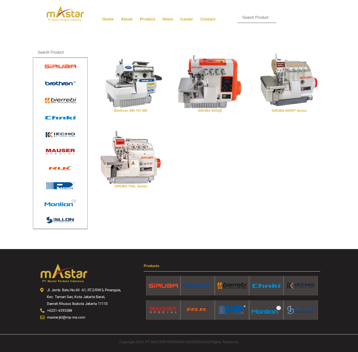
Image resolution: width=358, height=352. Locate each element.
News (167, 19)
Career (186, 19)
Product (147, 19)
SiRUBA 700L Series (130, 186)
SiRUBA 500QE (210, 110)
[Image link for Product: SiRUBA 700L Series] (131, 153)
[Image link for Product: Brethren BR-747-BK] (131, 77)
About (126, 19)
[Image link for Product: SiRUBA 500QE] (210, 77)
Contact (208, 19)
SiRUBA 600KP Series (289, 110)
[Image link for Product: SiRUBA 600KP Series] (289, 77)
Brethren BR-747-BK (131, 110)
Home (107, 19)
